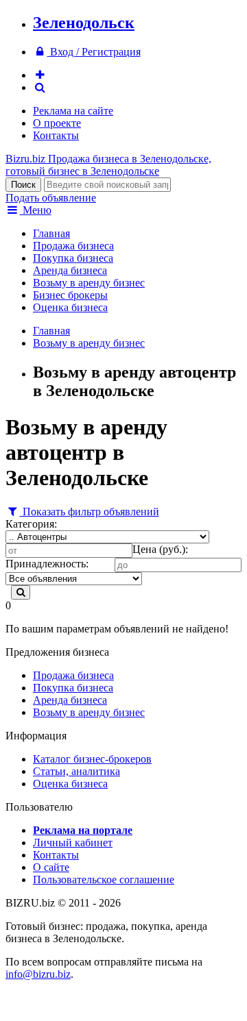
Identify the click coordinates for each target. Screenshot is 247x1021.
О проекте (57, 123)
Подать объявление (50, 198)
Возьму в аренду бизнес (89, 282)
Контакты (56, 135)
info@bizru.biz (38, 974)
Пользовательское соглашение (103, 879)
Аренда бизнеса (70, 270)
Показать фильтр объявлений (89, 511)
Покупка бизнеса (73, 258)
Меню (35, 210)
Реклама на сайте (73, 110)
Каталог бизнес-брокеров (92, 759)
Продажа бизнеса (73, 245)
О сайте (51, 867)
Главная (51, 233)
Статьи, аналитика (76, 771)
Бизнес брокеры (70, 295)
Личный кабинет (73, 842)
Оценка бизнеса (70, 307)
